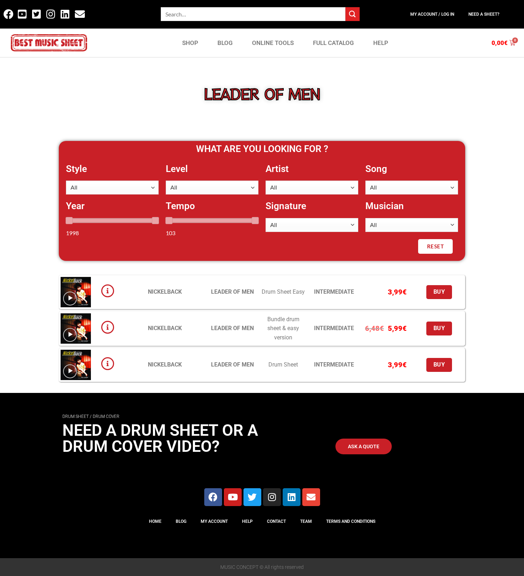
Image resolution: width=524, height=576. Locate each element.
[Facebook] (213, 497)
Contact (276, 521)
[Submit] (352, 14)
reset (435, 246)
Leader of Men (232, 291)
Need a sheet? (483, 14)
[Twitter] (252, 497)
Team (306, 521)
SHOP (190, 42)
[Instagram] (272, 497)
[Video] (70, 298)
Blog (181, 521)
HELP (380, 42)
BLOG (225, 42)
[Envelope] (311, 497)
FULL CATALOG (333, 42)
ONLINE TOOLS (273, 42)
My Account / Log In (432, 14)
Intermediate (334, 291)
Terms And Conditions (350, 521)
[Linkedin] (291, 497)
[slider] (69, 220)
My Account (214, 521)
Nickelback (165, 291)
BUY (439, 292)
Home (155, 521)
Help (247, 521)
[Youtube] (233, 497)
